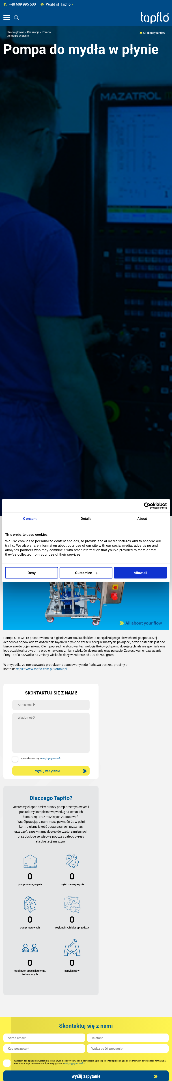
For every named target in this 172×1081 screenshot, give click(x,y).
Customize (83, 573)
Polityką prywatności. (74, 1063)
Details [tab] (86, 518)
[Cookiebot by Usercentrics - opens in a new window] (147, 505)
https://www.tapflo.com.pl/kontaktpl (41, 669)
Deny (32, 573)
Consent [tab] (30, 518)
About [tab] (142, 518)
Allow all (140, 573)
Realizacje (33, 32)
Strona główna (15, 32)
